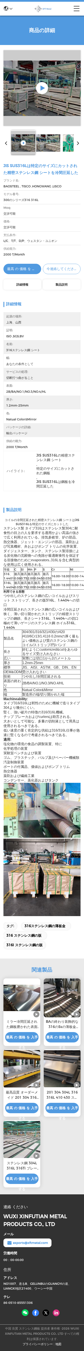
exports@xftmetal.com (30, 1243)
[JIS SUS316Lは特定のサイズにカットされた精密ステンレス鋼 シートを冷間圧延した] (42, 88)
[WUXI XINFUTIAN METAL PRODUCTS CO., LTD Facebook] (35, 1313)
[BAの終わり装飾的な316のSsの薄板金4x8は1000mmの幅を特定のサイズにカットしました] (62, 997)
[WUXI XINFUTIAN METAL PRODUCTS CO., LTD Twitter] (46, 1313)
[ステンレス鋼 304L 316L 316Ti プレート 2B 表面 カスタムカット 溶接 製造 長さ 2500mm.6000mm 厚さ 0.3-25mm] (21, 1139)
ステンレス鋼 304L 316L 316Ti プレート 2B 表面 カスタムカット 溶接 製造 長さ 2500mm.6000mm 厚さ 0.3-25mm (22, 1166)
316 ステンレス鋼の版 (24, 935)
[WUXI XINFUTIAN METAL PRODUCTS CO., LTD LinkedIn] (56, 1313)
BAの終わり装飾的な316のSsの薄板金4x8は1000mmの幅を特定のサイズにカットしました (62, 1024)
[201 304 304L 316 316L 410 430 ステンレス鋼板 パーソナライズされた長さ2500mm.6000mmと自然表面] (62, 1068)
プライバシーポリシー (38, 1344)
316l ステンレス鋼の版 (24, 945)
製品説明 (62, 284)
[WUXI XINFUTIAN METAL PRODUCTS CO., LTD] (43, 9)
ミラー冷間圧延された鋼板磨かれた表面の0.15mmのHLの (21, 1024)
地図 (58, 1344)
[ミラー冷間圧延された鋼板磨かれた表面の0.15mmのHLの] (21, 998)
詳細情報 (22, 284)
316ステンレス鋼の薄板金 (45, 926)
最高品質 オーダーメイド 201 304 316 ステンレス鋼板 (22, 1095)
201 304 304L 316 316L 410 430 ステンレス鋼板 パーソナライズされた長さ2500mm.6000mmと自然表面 (62, 1095)
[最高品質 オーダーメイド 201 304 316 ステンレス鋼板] (21, 1068)
